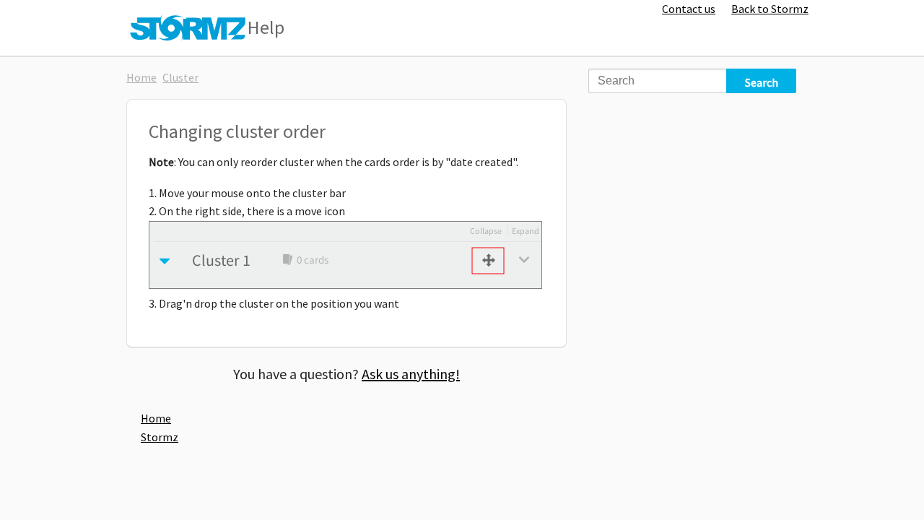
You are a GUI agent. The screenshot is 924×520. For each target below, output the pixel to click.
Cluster (180, 77)
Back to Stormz (769, 8)
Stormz (159, 437)
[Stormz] (189, 26)
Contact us (688, 8)
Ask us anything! (411, 374)
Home (141, 77)
